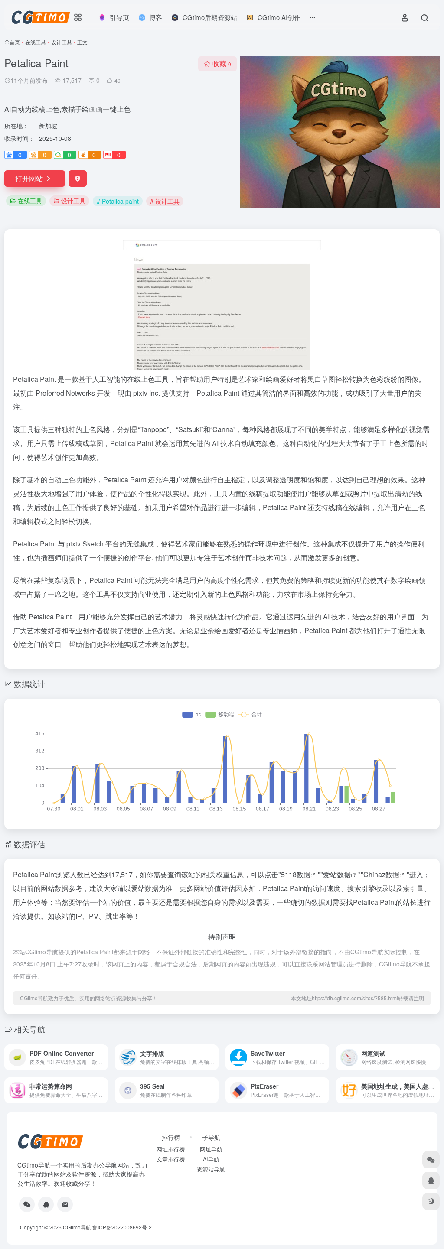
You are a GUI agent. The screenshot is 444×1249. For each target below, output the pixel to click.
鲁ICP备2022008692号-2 (122, 1227)
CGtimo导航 (77, 1227)
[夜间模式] (431, 1201)
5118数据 (295, 874)
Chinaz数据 (381, 874)
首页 (15, 42)
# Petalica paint (118, 201)
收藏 (221, 63)
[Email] (65, 1204)
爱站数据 (337, 874)
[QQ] (46, 1204)
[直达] (103, 1057)
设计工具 (61, 42)
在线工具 (35, 42)
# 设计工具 (165, 201)
